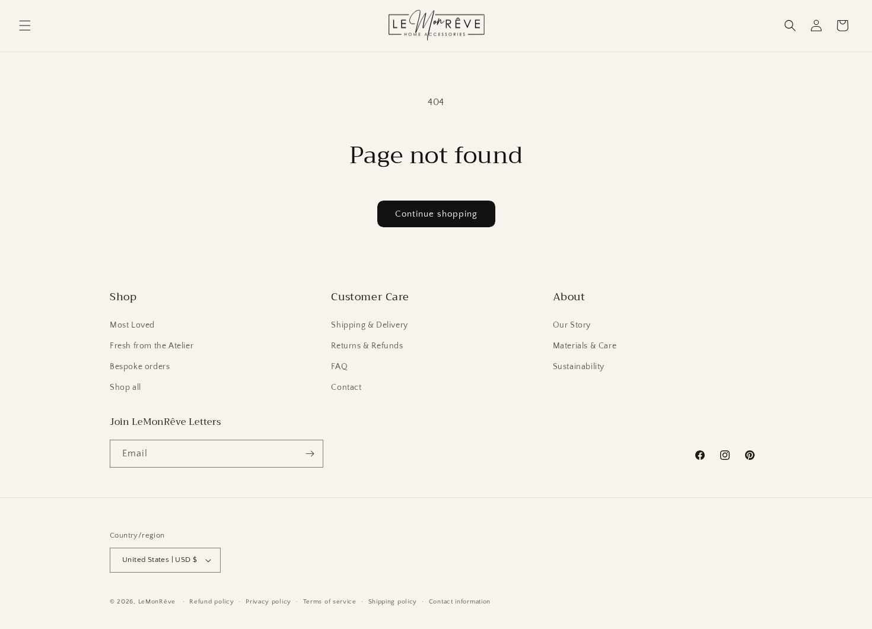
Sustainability (578, 366)
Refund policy (211, 601)
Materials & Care (585, 346)
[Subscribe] (310, 454)
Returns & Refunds (367, 346)
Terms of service (330, 601)
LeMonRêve (158, 601)
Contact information (460, 601)
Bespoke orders (140, 366)
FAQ (339, 366)
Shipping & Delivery (369, 325)
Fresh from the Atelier (151, 346)
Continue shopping (436, 214)
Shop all (125, 387)
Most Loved (132, 325)
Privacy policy (268, 601)
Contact (346, 387)
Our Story (572, 325)
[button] (25, 25)
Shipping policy (393, 601)
